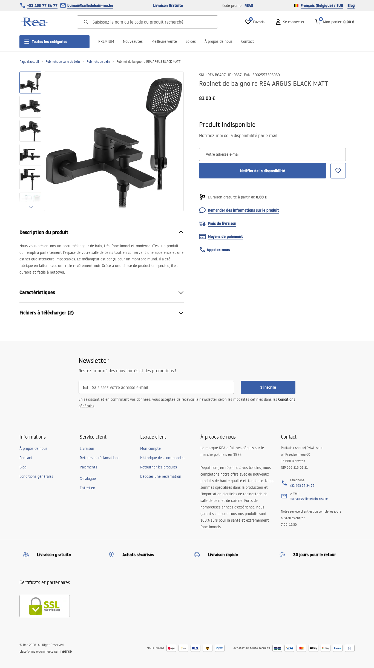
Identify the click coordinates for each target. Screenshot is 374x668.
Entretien (87, 487)
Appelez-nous (218, 249)
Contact (247, 41)
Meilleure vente (164, 41)
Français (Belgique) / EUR (322, 5)
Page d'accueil (29, 61)
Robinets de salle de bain (62, 61)
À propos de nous (218, 41)
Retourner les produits (158, 467)
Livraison (87, 448)
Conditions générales (36, 476)
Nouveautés (133, 41)
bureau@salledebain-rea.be (90, 5)
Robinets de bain (98, 61)
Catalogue (88, 478)
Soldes (191, 41)
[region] (30, 141)
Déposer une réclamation (160, 476)
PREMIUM (106, 41)
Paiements (88, 467)
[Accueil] (34, 22)
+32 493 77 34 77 (42, 5)
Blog (351, 5)
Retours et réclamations (99, 457)
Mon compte (150, 448)
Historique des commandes (162, 457)
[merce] (66, 651)
